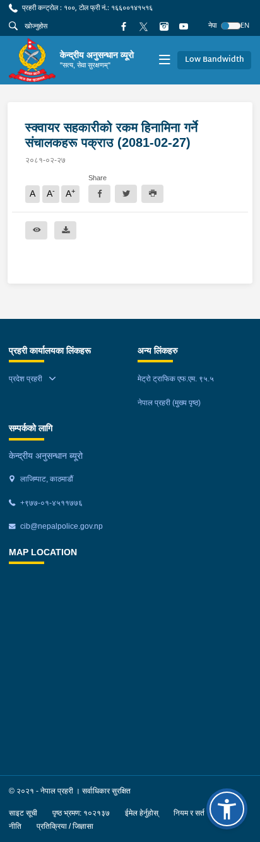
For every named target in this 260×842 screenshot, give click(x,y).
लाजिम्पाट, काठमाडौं (45, 479)
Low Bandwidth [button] (214, 60)
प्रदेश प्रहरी (25, 378)
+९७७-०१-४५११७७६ (50, 503)
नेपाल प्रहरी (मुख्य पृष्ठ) (169, 402)
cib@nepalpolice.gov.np (60, 526)
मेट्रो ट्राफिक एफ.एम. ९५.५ (176, 378)
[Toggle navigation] (164, 60)
